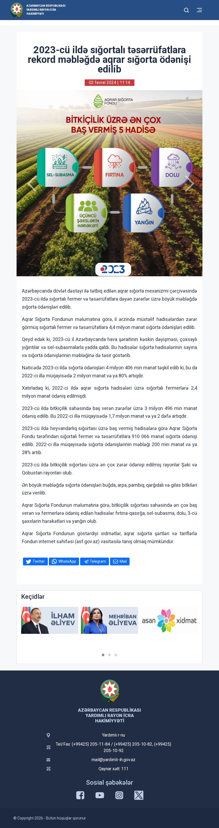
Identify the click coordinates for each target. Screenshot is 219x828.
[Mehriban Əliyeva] (109, 620)
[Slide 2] (109, 269)
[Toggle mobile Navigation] (199, 10)
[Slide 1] (102, 269)
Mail (123, 561)
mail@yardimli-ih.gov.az (113, 759)
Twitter (39, 561)
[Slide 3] (117, 269)
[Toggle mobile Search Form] (186, 9)
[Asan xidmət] (169, 620)
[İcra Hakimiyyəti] (16, 9)
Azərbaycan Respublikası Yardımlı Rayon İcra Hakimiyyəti (45, 9)
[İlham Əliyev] (49, 620)
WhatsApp (67, 561)
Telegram (98, 561)
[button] (103, 655)
